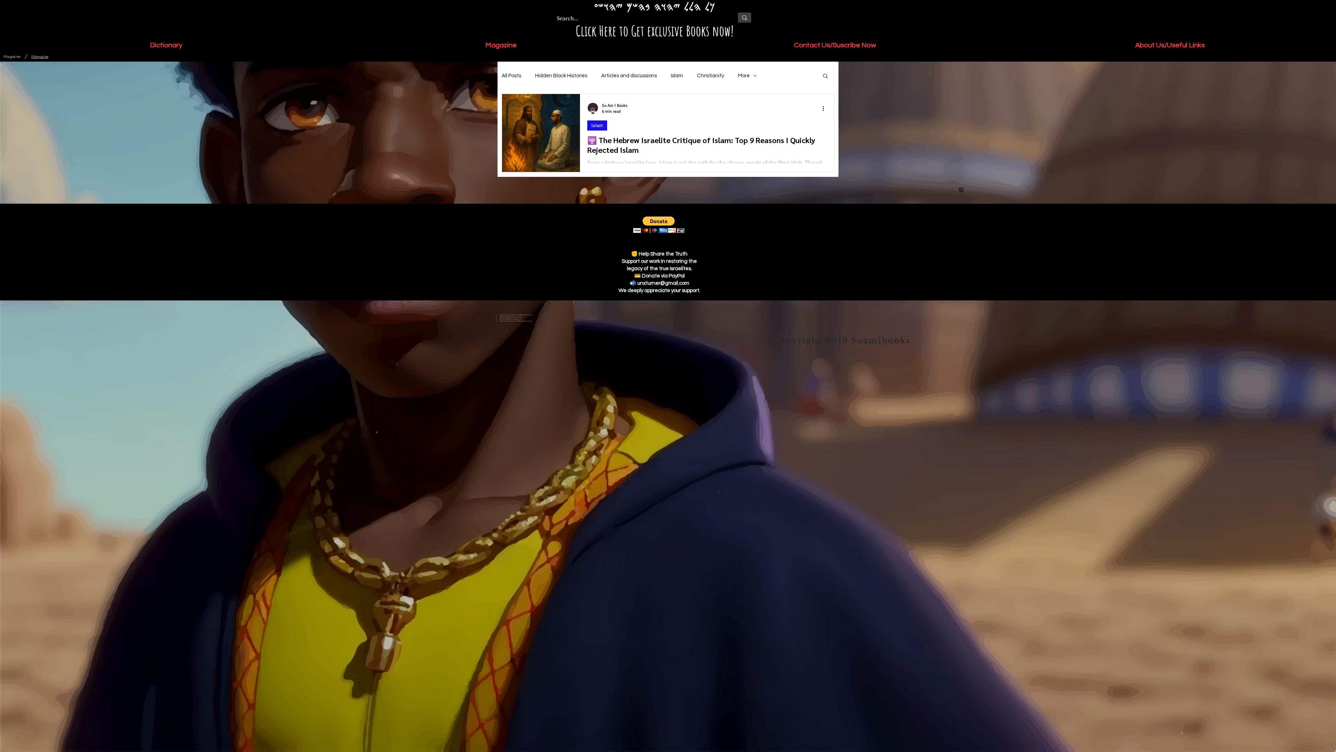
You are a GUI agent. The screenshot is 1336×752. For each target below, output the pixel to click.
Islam (677, 75)
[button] (825, 76)
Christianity (710, 75)
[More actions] (825, 108)
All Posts (511, 75)
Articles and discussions (629, 75)
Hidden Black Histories (561, 75)
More (744, 75)
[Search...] (744, 18)
